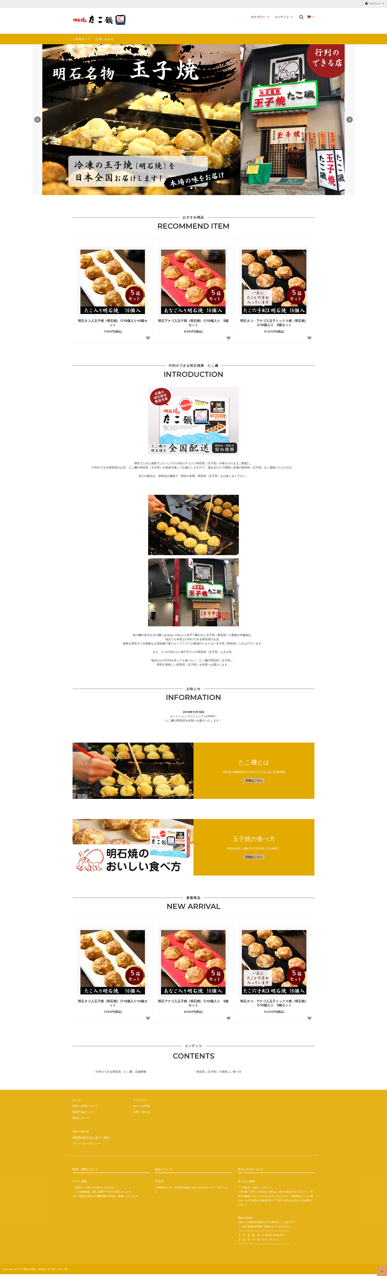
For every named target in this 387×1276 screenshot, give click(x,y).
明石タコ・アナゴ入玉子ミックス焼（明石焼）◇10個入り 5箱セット (274, 323)
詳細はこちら (254, 780)
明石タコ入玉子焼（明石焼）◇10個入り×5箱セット (113, 323)
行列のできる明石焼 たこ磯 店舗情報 (121, 1071)
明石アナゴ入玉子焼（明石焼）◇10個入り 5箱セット (193, 323)
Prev (37, 119)
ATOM (85, 1131)
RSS (75, 1131)
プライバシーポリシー (87, 1143)
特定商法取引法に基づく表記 (91, 1137)
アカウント (374, 3)
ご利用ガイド (82, 39)
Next (349, 119)
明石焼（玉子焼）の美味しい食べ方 (218, 1071)
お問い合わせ (105, 39)
